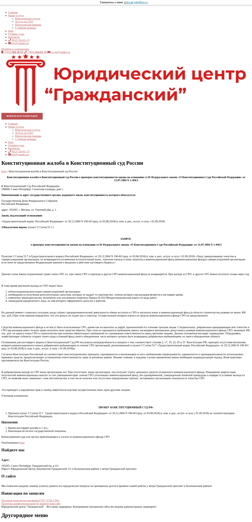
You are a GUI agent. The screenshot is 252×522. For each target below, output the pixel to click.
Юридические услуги (27, 18)
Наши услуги (16, 15)
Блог (11, 30)
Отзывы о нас (16, 34)
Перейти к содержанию (15, 49)
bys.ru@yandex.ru (60, 52)
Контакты (14, 37)
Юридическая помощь (28, 24)
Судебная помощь (25, 27)
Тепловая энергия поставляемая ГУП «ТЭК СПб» (30, 500)
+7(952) (13, 52)
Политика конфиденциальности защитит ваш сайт (31, 503)
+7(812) (37, 52)
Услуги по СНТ (24, 21)
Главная (12, 12)
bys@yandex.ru (20, 43)
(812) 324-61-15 (20, 40)
